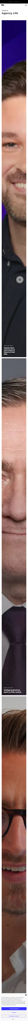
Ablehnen (14, 1012)
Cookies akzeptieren (14, 1008)
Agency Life (7, 345)
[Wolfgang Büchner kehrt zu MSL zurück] (14, 526)
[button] (26, 995)
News (11, 345)
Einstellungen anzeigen (14, 1016)
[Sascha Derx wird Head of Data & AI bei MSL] (14, 188)
